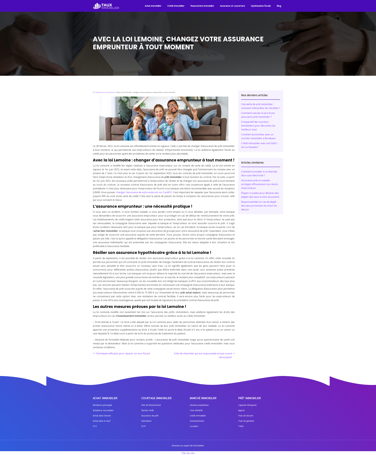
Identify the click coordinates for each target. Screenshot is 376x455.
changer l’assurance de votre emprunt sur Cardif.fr (144, 192)
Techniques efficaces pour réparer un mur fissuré (122, 353)
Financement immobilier (202, 5)
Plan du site (188, 453)
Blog (279, 5)
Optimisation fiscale (261, 5)
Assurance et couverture (232, 5)
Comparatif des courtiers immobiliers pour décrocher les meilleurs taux (258, 125)
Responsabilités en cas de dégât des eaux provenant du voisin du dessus (259, 205)
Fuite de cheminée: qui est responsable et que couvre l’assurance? (203, 355)
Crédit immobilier (175, 5)
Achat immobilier (153, 5)
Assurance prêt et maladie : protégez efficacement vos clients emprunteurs (259, 184)
